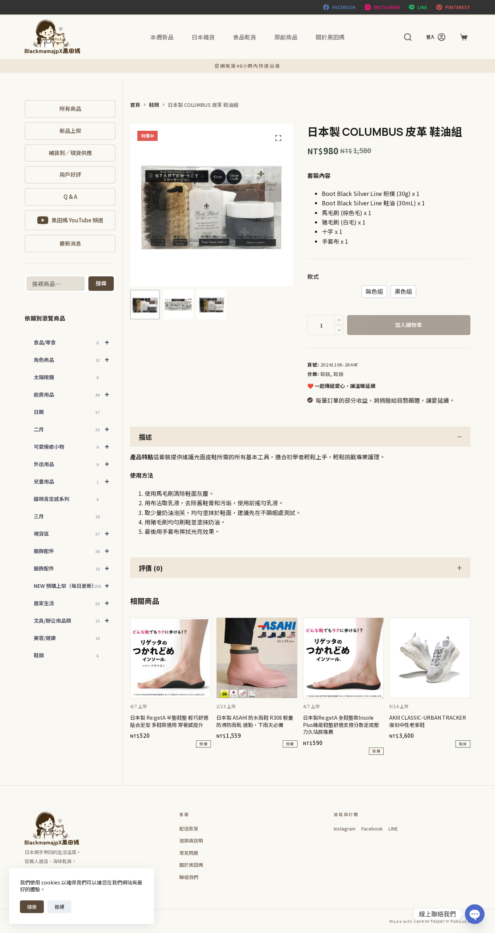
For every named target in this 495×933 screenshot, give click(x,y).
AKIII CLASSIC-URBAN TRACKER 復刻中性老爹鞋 (427, 721)
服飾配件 (71, 550)
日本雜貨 (203, 37)
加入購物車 (408, 325)
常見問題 (188, 852)
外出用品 (71, 464)
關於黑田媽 (330, 37)
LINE (393, 828)
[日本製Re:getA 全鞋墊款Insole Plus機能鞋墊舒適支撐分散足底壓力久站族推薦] (343, 658)
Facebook (372, 828)
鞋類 (325, 374)
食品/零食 (71, 342)
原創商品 (286, 37)
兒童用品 (71, 481)
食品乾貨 (244, 37)
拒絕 (59, 906)
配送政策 (188, 828)
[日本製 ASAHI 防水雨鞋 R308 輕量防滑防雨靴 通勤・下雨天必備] (257, 658)
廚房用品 (71, 394)
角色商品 (71, 359)
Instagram (344, 828)
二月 (71, 429)
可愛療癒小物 (71, 446)
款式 (313, 276)
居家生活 (71, 603)
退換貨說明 (191, 840)
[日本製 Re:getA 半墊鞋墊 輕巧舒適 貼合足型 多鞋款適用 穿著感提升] (170, 658)
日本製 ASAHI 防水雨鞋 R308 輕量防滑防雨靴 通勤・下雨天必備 (254, 721)
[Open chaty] (474, 914)
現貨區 (71, 533)
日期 (66, 411)
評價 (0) (151, 568)
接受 (32, 906)
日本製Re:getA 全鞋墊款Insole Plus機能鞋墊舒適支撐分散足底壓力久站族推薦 (341, 724)
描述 (145, 437)
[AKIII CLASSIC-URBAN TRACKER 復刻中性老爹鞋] (430, 658)
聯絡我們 (188, 877)
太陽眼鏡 (66, 377)
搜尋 (101, 283)
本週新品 (162, 37)
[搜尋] (408, 37)
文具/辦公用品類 (71, 620)
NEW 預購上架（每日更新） (71, 585)
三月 (66, 516)
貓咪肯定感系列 (66, 498)
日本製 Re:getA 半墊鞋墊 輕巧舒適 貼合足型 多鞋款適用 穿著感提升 (169, 721)
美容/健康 (66, 637)
